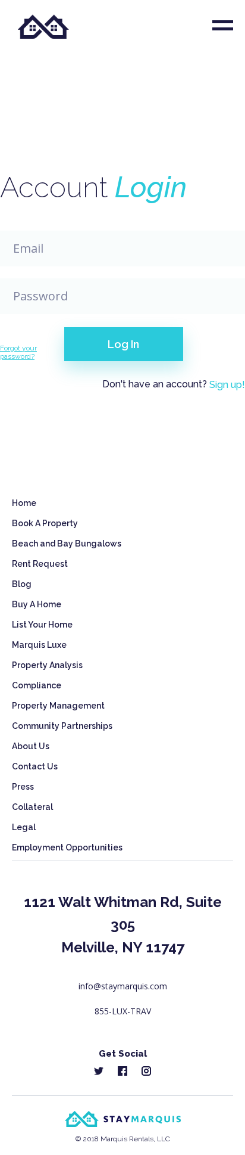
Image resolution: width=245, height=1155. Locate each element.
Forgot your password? (18, 352)
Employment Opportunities (67, 847)
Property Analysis (47, 665)
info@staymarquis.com (122, 986)
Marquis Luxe (39, 645)
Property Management (58, 705)
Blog (22, 584)
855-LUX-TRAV (123, 1011)
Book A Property (45, 523)
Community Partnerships (62, 726)
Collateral (32, 807)
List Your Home (42, 624)
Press (23, 786)
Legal (24, 827)
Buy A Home (36, 604)
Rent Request (40, 564)
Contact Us (35, 766)
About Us (30, 746)
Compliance (36, 685)
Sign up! (227, 384)
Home (24, 503)
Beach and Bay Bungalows (66, 543)
